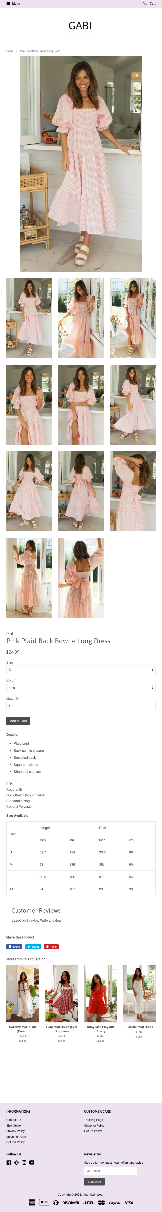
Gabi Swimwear (93, 1194)
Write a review (50, 920)
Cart (152, 3)
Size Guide (13, 1125)
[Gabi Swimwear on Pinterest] (16, 1163)
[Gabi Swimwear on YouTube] (31, 1163)
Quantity (12, 698)
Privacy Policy (15, 1131)
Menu (15, 3)
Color (10, 680)
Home (9, 51)
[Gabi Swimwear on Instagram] (24, 1163)
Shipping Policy (16, 1136)
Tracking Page (93, 1120)
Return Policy (93, 1131)
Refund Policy (15, 1142)
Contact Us (13, 1120)
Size (9, 662)
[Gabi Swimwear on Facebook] (8, 1163)
